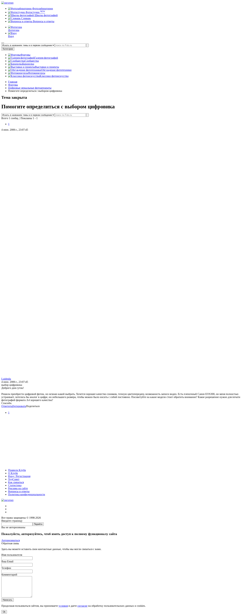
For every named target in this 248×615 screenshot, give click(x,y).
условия (63, 605)
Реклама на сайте (18, 488)
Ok (4, 612)
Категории (8, 49)
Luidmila (6, 378)
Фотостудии (35, 12)
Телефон (6, 568)
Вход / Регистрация (19, 476)
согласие (82, 605)
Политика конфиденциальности (26, 494)
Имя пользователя (11, 554)
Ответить (6, 406)
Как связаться (16, 482)
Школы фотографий (46, 15)
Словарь (25, 18)
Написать (7, 600)
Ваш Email (7, 561)
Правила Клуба (17, 470)
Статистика (14, 485)
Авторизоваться (10, 540)
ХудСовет (13, 479)
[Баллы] (124, 464)
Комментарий (9, 574)
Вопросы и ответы (43, 21)
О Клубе (13, 473)
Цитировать (19, 406)
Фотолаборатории (42, 8)
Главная (12, 81)
